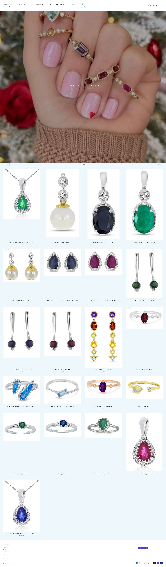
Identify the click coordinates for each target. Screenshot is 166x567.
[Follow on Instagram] (7, 558)
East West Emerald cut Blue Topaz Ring (62, 406)
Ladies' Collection (21, 4)
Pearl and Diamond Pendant (63, 242)
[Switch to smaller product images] (4, 164)
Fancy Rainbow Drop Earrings (103, 369)
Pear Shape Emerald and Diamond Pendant (22, 242)
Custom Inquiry (7, 6)
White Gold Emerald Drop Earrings (144, 300)
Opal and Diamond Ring (144, 406)
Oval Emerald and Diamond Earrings (144, 242)
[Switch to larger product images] (2, 164)
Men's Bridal (49, 4)
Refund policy (6, 554)
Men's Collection (61, 4)
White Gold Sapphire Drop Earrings (22, 369)
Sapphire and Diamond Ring (62, 473)
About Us (5, 549)
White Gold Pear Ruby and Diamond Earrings (103, 300)
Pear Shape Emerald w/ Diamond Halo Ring (103, 473)
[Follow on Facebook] (3, 558)
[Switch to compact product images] (7, 164)
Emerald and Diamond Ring (21, 473)
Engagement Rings (8, 4)
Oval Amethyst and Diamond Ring (103, 406)
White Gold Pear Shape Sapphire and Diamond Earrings (62, 300)
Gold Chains (71, 4)
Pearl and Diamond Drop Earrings (21, 300)
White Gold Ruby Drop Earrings (62, 369)
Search (4, 547)
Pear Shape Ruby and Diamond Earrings (144, 473)
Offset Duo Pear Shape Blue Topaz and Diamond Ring (21, 406)
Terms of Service (6, 552)
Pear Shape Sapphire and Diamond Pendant (21, 533)
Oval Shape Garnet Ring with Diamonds (144, 369)
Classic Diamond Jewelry (36, 4)
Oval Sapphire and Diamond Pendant (103, 242)
